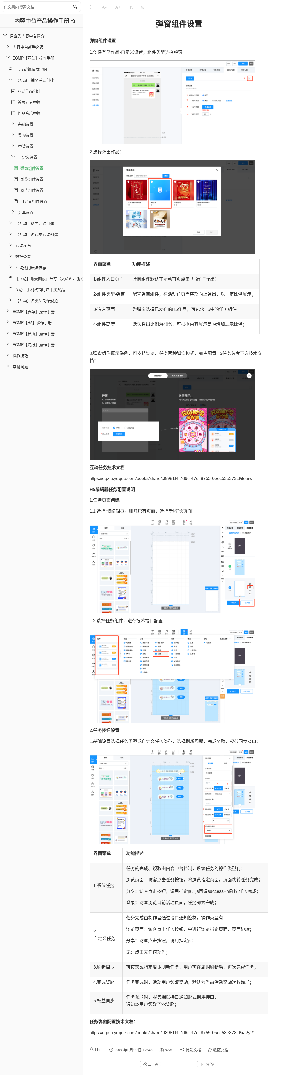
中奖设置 (26, 146)
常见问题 (20, 366)
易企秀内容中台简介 (27, 36)
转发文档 (193, 1049)
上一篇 (153, 1064)
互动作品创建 (28, 91)
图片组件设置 (31, 190)
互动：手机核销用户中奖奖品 (39, 289)
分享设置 (26, 212)
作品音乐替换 (28, 113)
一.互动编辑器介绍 (30, 69)
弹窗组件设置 (31, 168)
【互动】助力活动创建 (34, 223)
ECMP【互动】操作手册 (34, 58)
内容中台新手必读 (28, 47)
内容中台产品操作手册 (42, 21)
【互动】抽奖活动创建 (34, 80)
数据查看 (23, 256)
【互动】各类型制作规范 (36, 300)
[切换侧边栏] (91, 7)
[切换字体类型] (131, 7)
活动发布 (23, 245)
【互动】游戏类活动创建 (36, 234)
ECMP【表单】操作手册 (34, 311)
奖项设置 (26, 135)
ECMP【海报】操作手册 (34, 344)
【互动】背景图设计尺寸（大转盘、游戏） (50, 278)
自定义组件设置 (32, 201)
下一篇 (205, 1064)
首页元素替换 (28, 102)
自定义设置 (27, 157)
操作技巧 (20, 355)
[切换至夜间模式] (142, 7)
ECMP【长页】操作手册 (34, 333)
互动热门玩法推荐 (30, 267)
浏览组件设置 (31, 179)
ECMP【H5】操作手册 (32, 322)
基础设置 (26, 124)
